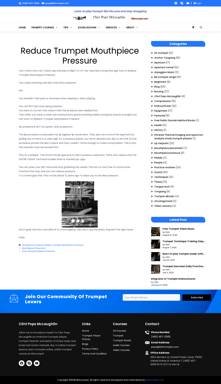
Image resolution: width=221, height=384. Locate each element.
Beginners (160, 82)
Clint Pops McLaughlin (167, 96)
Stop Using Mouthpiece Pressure (38, 251)
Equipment (160, 110)
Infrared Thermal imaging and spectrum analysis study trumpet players (178, 136)
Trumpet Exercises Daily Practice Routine (183, 266)
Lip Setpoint (161, 143)
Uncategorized (163, 201)
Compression (162, 101)
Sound (158, 172)
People (158, 162)
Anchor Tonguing (164, 57)
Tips (65, 27)
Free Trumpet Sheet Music (179, 229)
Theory (158, 182)
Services (111, 27)
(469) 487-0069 (30, 3)
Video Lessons (163, 206)
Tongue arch (162, 186)
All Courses (119, 330)
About (130, 27)
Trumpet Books (122, 340)
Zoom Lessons (87, 27)
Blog (157, 86)
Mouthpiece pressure (167, 153)
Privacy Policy (90, 349)
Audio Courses (121, 345)
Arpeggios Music (164, 72)
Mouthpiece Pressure (32, 245)
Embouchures (162, 106)
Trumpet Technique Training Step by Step (183, 241)
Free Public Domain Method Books (174, 120)
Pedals (158, 157)
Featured (159, 115)
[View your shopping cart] (193, 27)
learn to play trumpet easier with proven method (183, 254)
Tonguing (160, 191)
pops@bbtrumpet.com (57, 3)
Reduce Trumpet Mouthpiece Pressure (64, 245)
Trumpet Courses (42, 27)
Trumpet (118, 335)
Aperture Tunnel (164, 67)
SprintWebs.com (154, 379)
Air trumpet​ (161, 53)
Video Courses (121, 350)
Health (158, 125)
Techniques (161, 177)
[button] (201, 27)
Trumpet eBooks (164, 196)
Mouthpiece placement (168, 148)
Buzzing (158, 91)
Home (22, 27)
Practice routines (164, 167)
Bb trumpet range (165, 77)
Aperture (159, 62)
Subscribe (197, 297)
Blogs (85, 344)
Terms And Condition (94, 353)
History (158, 130)
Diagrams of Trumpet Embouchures (173, 279)
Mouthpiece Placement (34, 248)
